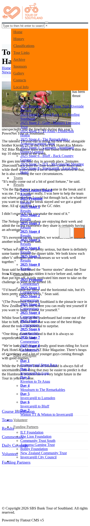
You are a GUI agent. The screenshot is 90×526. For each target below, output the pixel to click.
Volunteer (20, 420)
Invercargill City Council (38, 457)
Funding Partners (25, 427)
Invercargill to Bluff (34, 404)
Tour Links (21, 53)
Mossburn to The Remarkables (42, 388)
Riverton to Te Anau (35, 379)
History (18, 39)
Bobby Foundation (34, 449)
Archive (19, 59)
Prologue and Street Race (38, 363)
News (17, 94)
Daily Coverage (24, 355)
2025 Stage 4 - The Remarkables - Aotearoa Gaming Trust (45, 141)
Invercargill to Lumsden (37, 396)
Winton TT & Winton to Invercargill (46, 412)
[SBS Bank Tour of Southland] (23, 12)
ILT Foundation (31, 432)
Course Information (27, 101)
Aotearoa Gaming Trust (37, 445)
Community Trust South (37, 441)
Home (17, 32)
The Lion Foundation (35, 436)
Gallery (18, 73)
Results (18, 185)
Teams (18, 178)
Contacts (19, 80)
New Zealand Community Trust (43, 453)
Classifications (23, 46)
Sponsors (20, 66)
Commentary (22, 274)
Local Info (21, 87)
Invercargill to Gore (34, 371)
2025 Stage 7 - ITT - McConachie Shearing (52, 164)
